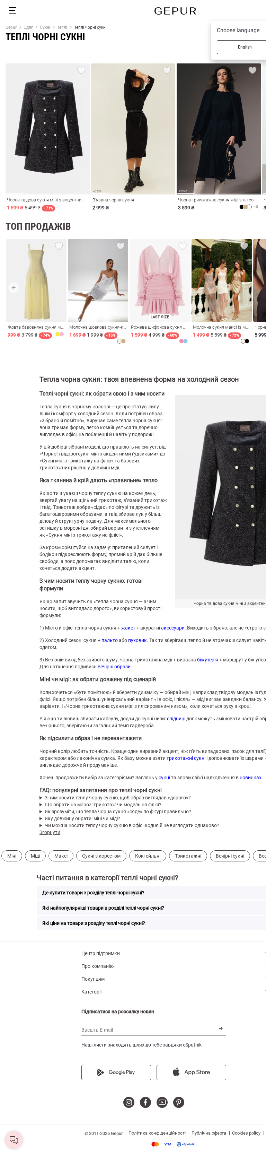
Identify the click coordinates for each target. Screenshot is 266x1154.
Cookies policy (246, 1133)
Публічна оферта (209, 1133)
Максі (61, 856)
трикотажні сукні (186, 758)
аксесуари (173, 628)
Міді (35, 856)
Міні (11, 856)
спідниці (176, 718)
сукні (164, 777)
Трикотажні (188, 856)
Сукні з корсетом (101, 856)
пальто (109, 640)
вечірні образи (114, 666)
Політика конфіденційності (157, 1133)
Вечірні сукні (230, 856)
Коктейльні (147, 856)
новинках (250, 777)
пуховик (137, 640)
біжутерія (207, 659)
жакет (128, 628)
